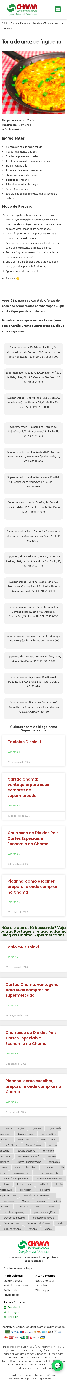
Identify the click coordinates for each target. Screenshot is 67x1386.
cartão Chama (11, 1145)
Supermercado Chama (38, 1223)
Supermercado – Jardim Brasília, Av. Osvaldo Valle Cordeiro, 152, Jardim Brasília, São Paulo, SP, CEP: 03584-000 (33, 506)
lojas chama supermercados (38, 1195)
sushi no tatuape (12, 1228)
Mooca (25, 1200)
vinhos (48, 1228)
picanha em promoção (15, 1212)
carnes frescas (25, 1139)
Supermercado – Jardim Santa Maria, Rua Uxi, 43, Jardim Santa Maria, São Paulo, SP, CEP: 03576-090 (33, 481)
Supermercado (11, 1223)
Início (5, 23)
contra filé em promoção (16, 1178)
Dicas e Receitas (20, 23)
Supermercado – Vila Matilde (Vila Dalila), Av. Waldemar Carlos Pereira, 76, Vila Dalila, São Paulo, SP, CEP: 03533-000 (33, 402)
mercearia (9, 1200)
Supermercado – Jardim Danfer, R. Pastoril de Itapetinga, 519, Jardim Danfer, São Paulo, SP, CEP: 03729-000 (33, 456)
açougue (36, 1128)
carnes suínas (48, 1139)
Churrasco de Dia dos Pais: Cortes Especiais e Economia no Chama (33, 838)
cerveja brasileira (26, 1150)
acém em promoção (14, 1128)
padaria (41, 1200)
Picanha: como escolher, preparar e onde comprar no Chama (32, 886)
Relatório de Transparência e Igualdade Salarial (33, 1378)
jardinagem (25, 1189)
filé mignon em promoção (49, 1178)
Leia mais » (14, 751)
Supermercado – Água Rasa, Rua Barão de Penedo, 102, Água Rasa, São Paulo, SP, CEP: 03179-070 (33, 681)
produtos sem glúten (44, 1212)
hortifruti (43, 1184)
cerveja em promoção (29, 1156)
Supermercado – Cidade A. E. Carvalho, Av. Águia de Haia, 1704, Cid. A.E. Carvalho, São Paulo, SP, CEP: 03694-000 (33, 377)
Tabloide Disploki (24, 742)
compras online (21, 1172)
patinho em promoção (29, 1206)
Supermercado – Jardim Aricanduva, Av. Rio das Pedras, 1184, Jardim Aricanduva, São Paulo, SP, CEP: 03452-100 (33, 561)
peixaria (52, 1206)
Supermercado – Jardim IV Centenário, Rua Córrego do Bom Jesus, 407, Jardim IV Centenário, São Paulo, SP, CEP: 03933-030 (33, 611)
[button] (58, 9)
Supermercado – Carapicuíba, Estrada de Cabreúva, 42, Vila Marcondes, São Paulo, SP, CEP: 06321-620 (33, 431)
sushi (60, 1223)
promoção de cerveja (43, 1217)
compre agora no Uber (48, 1172)
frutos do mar (24, 1184)
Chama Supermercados (29, 1161)
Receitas (37, 23)
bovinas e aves (26, 1133)
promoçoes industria (14, 1217)
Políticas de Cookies (46, 1375)
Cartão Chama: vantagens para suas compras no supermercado (28, 787)
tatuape (33, 1228)
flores (6, 1184)
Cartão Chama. (33, 1145)
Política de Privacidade (18, 1375)
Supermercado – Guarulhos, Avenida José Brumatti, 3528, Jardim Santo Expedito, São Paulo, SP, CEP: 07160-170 (33, 706)
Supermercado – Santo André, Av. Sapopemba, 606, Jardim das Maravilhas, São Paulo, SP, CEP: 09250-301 (33, 535)
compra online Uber (25, 1167)
